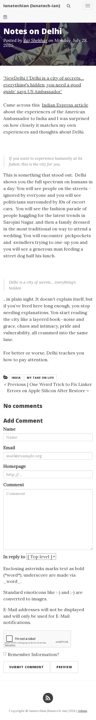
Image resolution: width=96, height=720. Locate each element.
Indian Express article (65, 105)
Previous (17, 384)
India (16, 378)
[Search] (68, 5)
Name (9, 429)
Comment (13, 484)
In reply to (14, 556)
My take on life (40, 378)
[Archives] (5, 16)
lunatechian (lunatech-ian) (31, 5)
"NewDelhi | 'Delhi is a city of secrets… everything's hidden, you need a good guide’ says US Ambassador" (43, 84)
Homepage (14, 466)
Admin (82, 711)
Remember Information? (33, 654)
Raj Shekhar (35, 40)
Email (9, 447)
